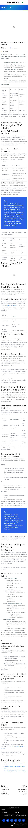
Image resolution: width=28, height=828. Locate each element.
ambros (6, 48)
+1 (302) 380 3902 (20, 815)
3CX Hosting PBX (15, 48)
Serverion (17, 807)
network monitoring (11, 305)
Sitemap (3, 809)
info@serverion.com (8, 815)
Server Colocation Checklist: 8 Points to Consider (14, 770)
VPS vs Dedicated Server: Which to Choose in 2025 (15, 772)
